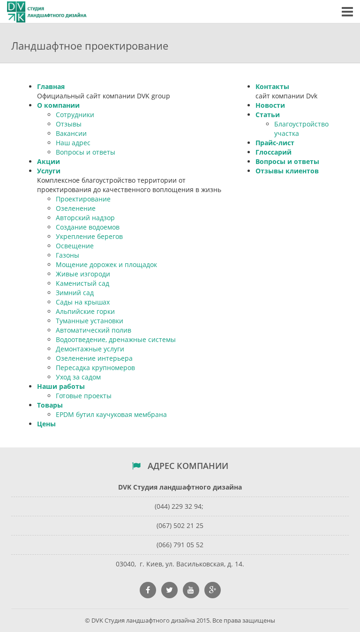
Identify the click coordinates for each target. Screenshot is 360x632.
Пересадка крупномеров (95, 367)
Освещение (75, 245)
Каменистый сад (82, 283)
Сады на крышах (83, 301)
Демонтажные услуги (90, 348)
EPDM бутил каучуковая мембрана (111, 414)
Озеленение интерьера (94, 358)
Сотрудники (75, 114)
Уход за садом (78, 376)
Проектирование (83, 198)
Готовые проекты (84, 395)
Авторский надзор (85, 217)
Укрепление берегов (89, 236)
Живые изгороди (83, 273)
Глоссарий (273, 152)
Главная (51, 86)
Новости (270, 105)
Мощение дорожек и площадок (106, 264)
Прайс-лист (274, 142)
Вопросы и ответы (85, 152)
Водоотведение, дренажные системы (116, 339)
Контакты (272, 86)
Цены (46, 423)
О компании (58, 105)
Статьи (267, 114)
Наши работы (61, 386)
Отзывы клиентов (287, 170)
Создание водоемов (88, 227)
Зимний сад (75, 292)
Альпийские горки (85, 311)
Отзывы (69, 123)
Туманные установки (89, 320)
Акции (48, 161)
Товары (50, 405)
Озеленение (76, 208)
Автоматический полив (93, 330)
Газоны (67, 255)
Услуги (48, 170)
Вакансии (71, 133)
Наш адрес (73, 142)
